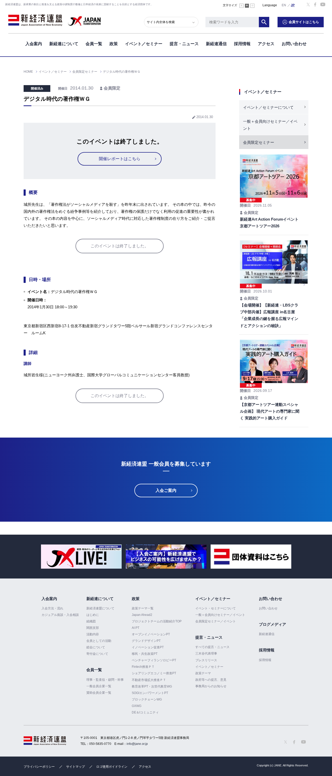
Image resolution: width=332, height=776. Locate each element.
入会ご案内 (166, 490)
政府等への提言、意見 (210, 680)
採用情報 (242, 44)
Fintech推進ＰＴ (143, 667)
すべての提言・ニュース (212, 647)
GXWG (136, 706)
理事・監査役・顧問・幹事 (105, 680)
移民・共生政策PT (144, 654)
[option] (81, 556)
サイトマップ (75, 766)
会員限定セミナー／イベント (215, 621)
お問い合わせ (294, 44)
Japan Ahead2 (142, 615)
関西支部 (92, 628)
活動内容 (92, 634)
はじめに (92, 615)
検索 (264, 22)
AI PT (135, 628)
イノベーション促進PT (148, 647)
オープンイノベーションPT (151, 634)
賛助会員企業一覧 (98, 693)
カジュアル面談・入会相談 (60, 615)
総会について (95, 647)
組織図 (91, 621)
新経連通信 (216, 44)
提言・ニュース (184, 44)
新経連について (63, 44)
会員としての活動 (98, 641)
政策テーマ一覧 (143, 608)
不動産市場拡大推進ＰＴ (149, 680)
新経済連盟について (100, 608)
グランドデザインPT (146, 641)
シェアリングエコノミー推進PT (154, 673)
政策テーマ (203, 673)
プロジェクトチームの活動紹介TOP (157, 621)
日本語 (293, 5)
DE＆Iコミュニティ (145, 712)
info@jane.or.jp (137, 744)
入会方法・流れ (52, 608)
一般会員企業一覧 (98, 686)
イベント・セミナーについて (215, 608)
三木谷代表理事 (206, 653)
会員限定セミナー (258, 142)
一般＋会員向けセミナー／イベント (270, 125)
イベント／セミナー (143, 44)
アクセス (266, 44)
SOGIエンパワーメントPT (150, 693)
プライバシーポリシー (39, 766)
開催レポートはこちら (119, 158)
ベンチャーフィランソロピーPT (154, 660)
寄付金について (97, 654)
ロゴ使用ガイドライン (111, 766)
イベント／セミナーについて (268, 107)
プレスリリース (206, 660)
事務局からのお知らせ (210, 686)
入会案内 (33, 44)
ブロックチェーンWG (147, 699)
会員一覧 (94, 44)
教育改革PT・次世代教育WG (152, 686)
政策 (113, 44)
